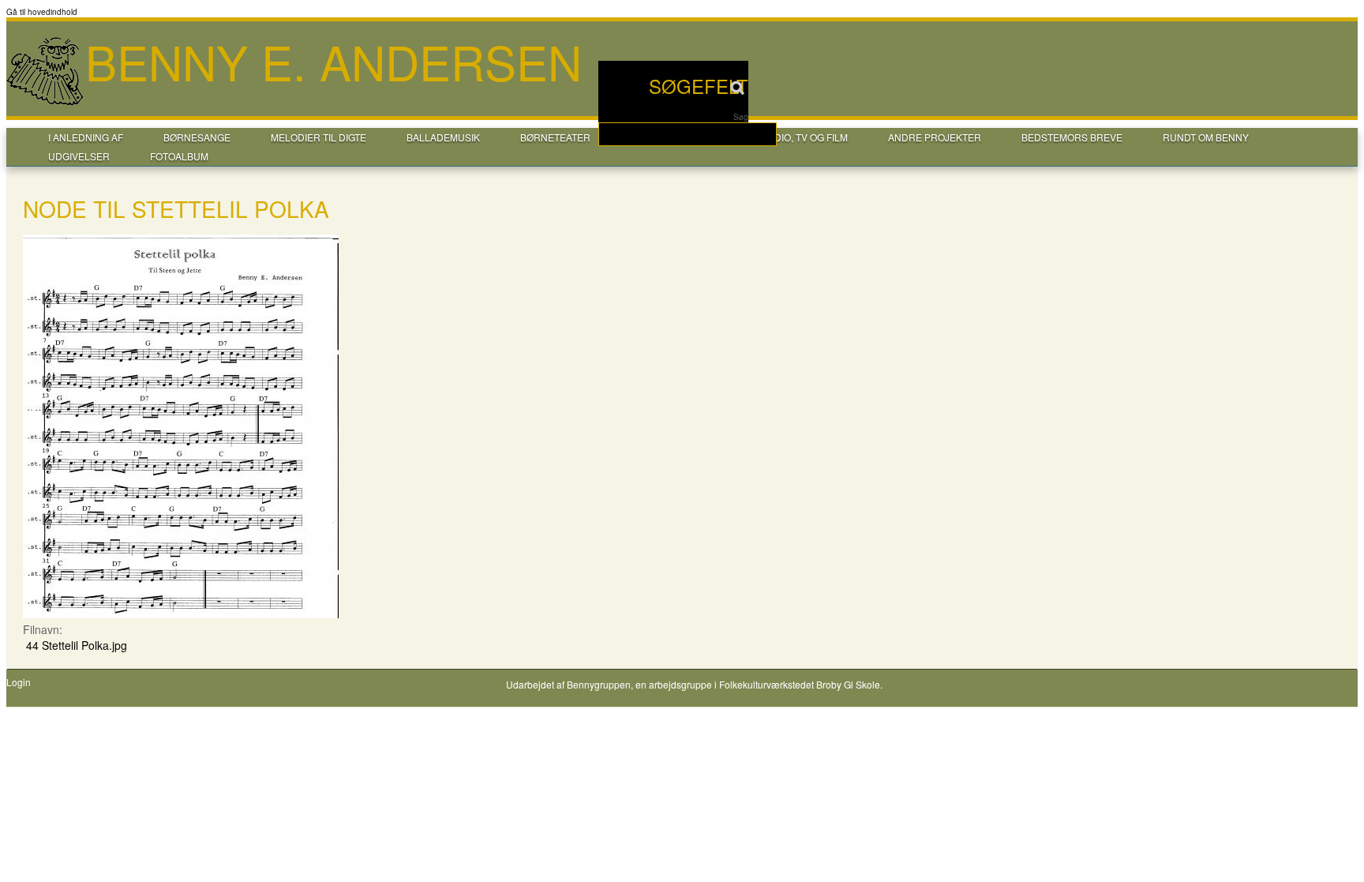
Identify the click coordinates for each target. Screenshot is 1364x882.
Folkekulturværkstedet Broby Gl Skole (799, 684)
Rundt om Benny (1206, 137)
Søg (740, 116)
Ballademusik (443, 137)
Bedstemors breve (1071, 137)
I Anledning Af (85, 137)
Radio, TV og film (804, 137)
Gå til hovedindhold (41, 11)
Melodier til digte (318, 137)
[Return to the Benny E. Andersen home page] (45, 103)
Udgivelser (79, 156)
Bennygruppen (599, 684)
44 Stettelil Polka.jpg (76, 645)
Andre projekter (934, 137)
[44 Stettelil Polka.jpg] (181, 613)
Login (18, 682)
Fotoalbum (179, 156)
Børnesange (196, 137)
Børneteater (555, 137)
